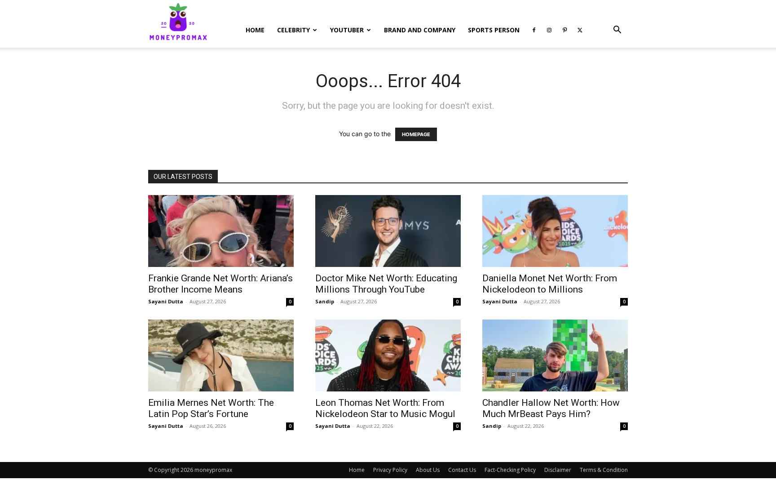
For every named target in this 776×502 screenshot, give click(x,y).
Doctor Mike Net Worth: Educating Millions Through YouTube (386, 284)
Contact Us (462, 470)
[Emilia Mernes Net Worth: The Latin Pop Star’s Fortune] (221, 355)
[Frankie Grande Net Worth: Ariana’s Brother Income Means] (221, 231)
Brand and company (419, 30)
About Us (428, 470)
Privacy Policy (390, 470)
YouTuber (347, 30)
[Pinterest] (564, 30)
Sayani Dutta (165, 301)
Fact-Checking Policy (510, 470)
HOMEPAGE (416, 134)
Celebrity (293, 30)
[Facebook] (534, 30)
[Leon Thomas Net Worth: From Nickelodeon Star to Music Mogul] (388, 355)
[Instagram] (549, 30)
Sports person (494, 30)
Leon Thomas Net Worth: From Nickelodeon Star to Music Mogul (385, 408)
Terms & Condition (604, 470)
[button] (617, 31)
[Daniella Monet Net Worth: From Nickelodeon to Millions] (555, 231)
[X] (579, 30)
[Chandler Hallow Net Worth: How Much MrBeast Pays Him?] (555, 355)
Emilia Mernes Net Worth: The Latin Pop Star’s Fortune (211, 408)
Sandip (324, 301)
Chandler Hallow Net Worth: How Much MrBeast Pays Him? (551, 408)
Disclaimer (557, 470)
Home (255, 30)
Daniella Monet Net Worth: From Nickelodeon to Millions (549, 284)
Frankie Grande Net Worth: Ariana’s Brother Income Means (220, 284)
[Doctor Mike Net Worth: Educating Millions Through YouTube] (388, 231)
